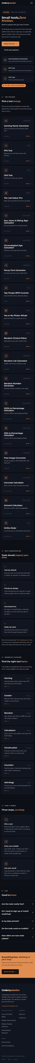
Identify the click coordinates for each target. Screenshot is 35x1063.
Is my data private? (10, 921)
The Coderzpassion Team (24, 640)
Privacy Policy (6, 1042)
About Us (22, 1014)
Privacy (4, 1059)
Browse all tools (9, 972)
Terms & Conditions (8, 1046)
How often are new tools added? (13, 937)
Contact (15, 1059)
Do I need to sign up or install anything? (15, 912)
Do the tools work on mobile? (15, 928)
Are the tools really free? (13, 904)
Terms (9, 1059)
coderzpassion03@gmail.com (10, 1006)
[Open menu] (31, 3)
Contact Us (22, 1018)
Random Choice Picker (9, 1020)
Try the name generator (11, 50)
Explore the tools (9, 44)
